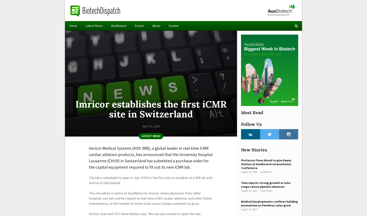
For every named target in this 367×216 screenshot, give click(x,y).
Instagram (288, 134)
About (156, 26)
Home (73, 26)
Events (139, 26)
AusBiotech (118, 26)
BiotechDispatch (95, 10)
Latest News (94, 26)
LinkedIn (250, 134)
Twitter (269, 134)
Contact (174, 26)
